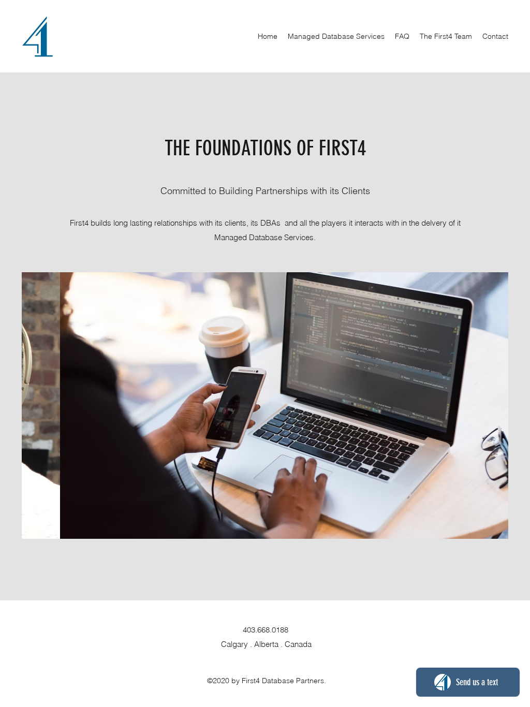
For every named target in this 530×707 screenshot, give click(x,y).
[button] (265, 405)
